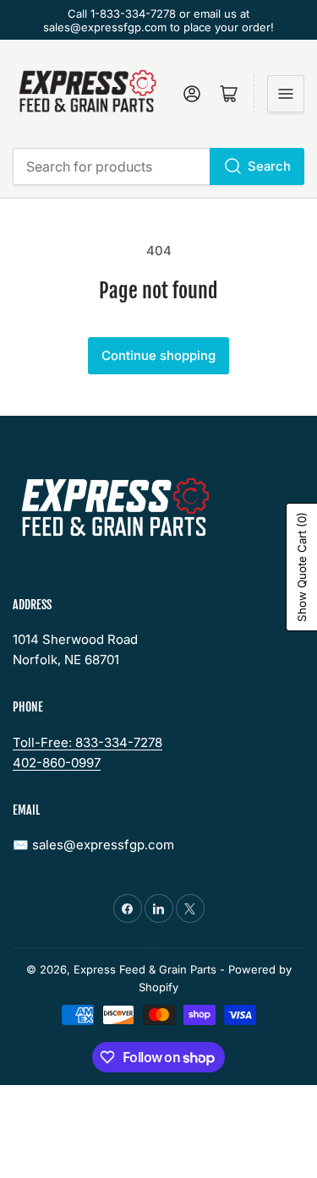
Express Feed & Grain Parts (145, 969)
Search (269, 166)
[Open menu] (285, 93)
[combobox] (158, 166)
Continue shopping (158, 355)
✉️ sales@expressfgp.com (93, 845)
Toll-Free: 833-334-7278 (87, 742)
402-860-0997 (57, 763)
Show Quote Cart (302, 567)
